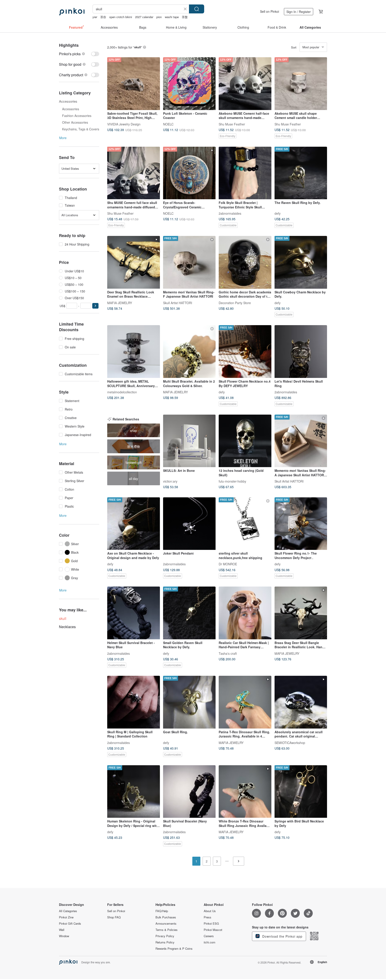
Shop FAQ (114, 917)
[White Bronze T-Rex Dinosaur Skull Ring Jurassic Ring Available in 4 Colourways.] (245, 791)
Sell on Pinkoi (269, 11)
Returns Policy (164, 942)
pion (159, 17)
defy (278, 213)
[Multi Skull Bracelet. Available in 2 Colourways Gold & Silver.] (189, 351)
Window (64, 936)
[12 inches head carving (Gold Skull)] (245, 441)
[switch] (79, 53)
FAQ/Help (161, 911)
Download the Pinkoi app (281, 936)
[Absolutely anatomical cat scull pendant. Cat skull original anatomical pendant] (301, 702)
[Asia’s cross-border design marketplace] (71, 12)
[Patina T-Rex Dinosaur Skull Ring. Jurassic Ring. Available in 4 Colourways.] (245, 702)
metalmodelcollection (122, 392)
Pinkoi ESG (211, 923)
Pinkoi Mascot (213, 929)
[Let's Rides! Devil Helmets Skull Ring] (301, 351)
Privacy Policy (164, 936)
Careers (209, 936)
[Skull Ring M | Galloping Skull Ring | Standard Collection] (133, 702)
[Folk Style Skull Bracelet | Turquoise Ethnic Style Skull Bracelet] (245, 173)
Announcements (165, 923)
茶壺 (103, 17)
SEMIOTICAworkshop (290, 742)
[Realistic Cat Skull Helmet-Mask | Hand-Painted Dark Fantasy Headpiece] (245, 613)
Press (207, 917)
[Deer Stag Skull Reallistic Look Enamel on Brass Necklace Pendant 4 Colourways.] (133, 262)
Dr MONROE (228, 564)
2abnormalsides (230, 213)
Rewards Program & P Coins (174, 948)
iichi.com (209, 942)
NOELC (168, 124)
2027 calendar (144, 17)
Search (196, 8)
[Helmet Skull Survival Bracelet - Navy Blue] (133, 613)
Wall (61, 929)
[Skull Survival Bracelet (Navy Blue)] (189, 791)
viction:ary (170, 481)
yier (94, 17)
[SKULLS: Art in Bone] (189, 441)
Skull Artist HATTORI (177, 302)
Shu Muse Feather (232, 124)
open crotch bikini (120, 17)
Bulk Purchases (165, 917)
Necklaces (67, 626)
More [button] (63, 138)
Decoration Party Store (235, 302)
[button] (95, 306)
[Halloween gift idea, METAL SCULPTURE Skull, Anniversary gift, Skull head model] (133, 351)
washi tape (172, 17)
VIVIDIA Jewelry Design (124, 124)
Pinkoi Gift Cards (70, 923)
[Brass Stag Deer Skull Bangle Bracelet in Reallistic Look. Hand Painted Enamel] (301, 613)
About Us (210, 911)
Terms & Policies (166, 929)
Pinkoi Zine (66, 917)
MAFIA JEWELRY (119, 302)
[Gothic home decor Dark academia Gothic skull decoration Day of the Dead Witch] (245, 262)
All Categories (68, 911)
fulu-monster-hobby (232, 481)
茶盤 (185, 17)
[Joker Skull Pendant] (189, 523)
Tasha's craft (228, 653)
